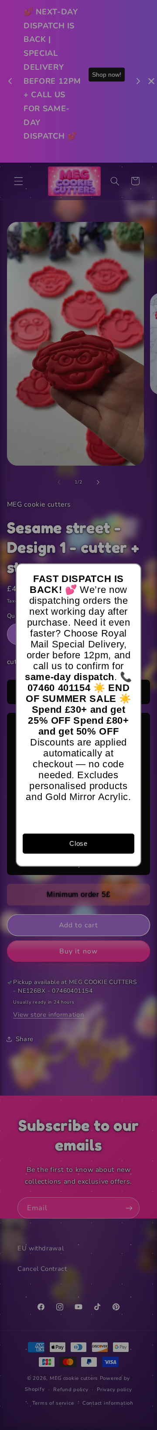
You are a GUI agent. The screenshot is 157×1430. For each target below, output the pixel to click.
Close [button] (78, 843)
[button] (130, 574)
